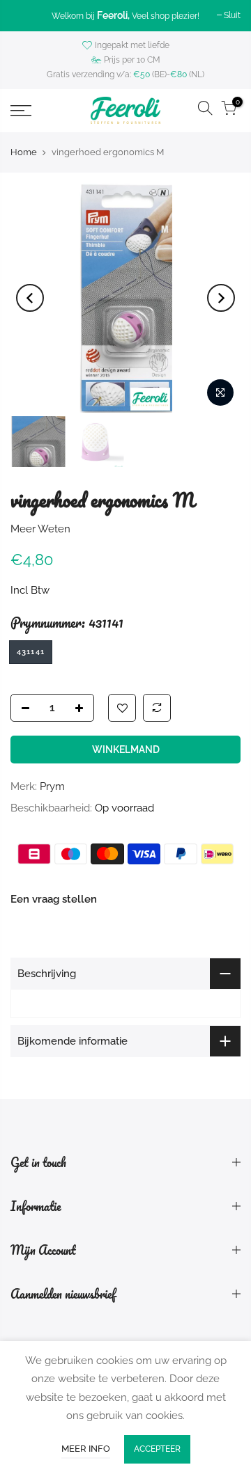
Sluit (232, 15)
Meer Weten (40, 529)
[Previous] (30, 298)
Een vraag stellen (53, 899)
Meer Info (85, 1448)
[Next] (221, 298)
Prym (52, 786)
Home (23, 152)
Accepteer (157, 1449)
